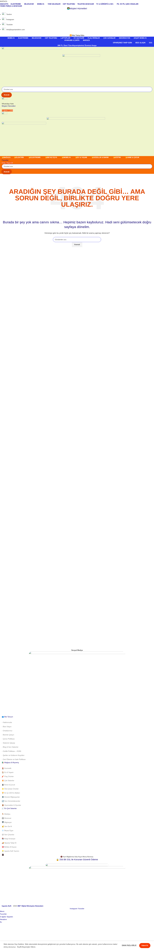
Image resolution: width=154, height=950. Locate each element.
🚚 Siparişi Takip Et (9, 843)
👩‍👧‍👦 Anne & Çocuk (8, 785)
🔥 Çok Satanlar (8, 780)
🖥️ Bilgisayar (7, 822)
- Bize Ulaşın (6, 727)
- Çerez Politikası (8, 739)
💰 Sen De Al (7, 826)
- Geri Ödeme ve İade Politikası (14, 759)
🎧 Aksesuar (6, 818)
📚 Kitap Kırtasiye (8, 839)
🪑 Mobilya (6, 814)
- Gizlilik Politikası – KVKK (11, 751)
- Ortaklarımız (7, 731)
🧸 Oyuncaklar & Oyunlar (11, 805)
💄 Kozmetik (6, 768)
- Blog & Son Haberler (10, 747)
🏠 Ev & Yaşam (7, 772)
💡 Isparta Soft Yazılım (10, 851)
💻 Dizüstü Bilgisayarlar (11, 797)
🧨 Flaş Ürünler (8, 776)
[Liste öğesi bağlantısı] (77, 22)
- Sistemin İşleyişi (8, 743)
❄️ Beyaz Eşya (7, 830)
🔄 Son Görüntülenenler (11, 801)
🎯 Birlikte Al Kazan (9, 847)
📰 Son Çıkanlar (8, 835)
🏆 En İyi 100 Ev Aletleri (11, 793)
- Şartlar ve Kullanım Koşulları (13, 755)
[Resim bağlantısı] (77, 683)
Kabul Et (145, 945)
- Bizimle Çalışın (8, 735)
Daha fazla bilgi (129, 945)
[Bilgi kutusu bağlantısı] (77, 472)
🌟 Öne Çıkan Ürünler (10, 789)
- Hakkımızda (7, 722)
